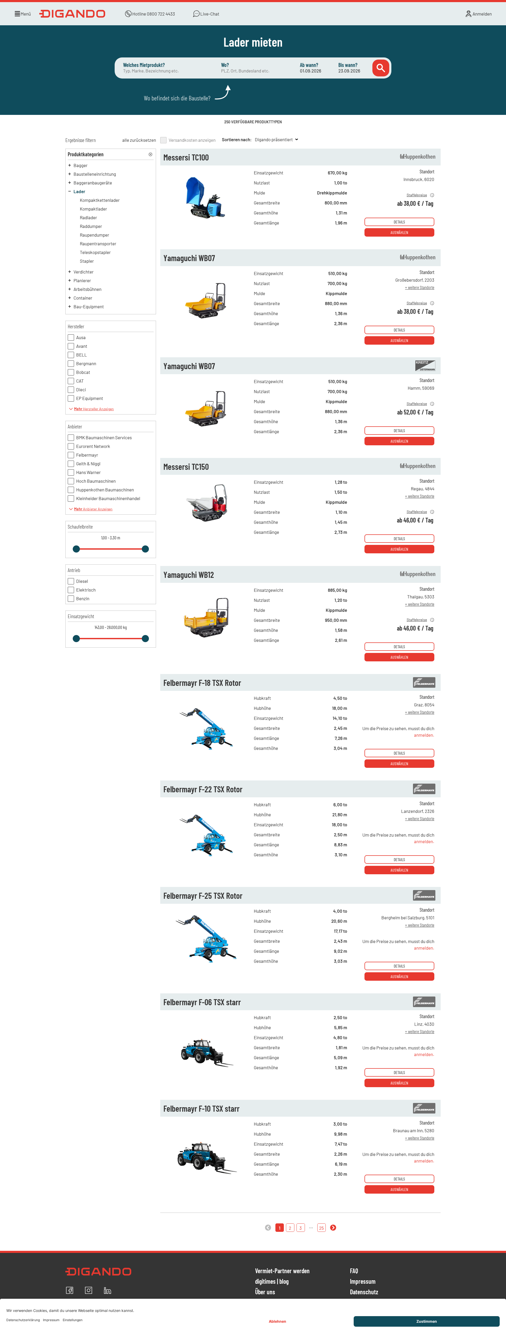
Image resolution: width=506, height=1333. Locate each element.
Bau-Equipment (89, 306)
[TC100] (207, 225)
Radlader (88, 217)
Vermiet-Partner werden (282, 1271)
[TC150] (207, 535)
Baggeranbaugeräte (93, 182)
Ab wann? (309, 65)
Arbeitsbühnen (87, 289)
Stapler (87, 260)
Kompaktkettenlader (100, 200)
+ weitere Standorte (419, 287)
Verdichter (84, 271)
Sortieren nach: (237, 139)
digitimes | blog (272, 1281)
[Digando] (73, 14)
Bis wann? (347, 65)
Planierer (82, 280)
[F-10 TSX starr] (207, 1177)
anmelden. (424, 735)
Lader (79, 191)
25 (321, 1228)
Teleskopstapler (95, 252)
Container (83, 297)
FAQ (354, 1271)
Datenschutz (364, 1292)
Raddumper (91, 226)
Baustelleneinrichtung (95, 174)
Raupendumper (94, 234)
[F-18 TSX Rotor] (207, 751)
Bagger (80, 165)
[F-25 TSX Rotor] (207, 964)
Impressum (363, 1281)
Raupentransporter (98, 243)
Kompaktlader (93, 208)
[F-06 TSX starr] (207, 1070)
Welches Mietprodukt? (144, 65)
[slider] (76, 549)
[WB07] (207, 326)
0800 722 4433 (161, 13)
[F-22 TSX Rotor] (207, 857)
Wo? (225, 65)
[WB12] (207, 643)
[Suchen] (380, 68)
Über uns (265, 1292)
